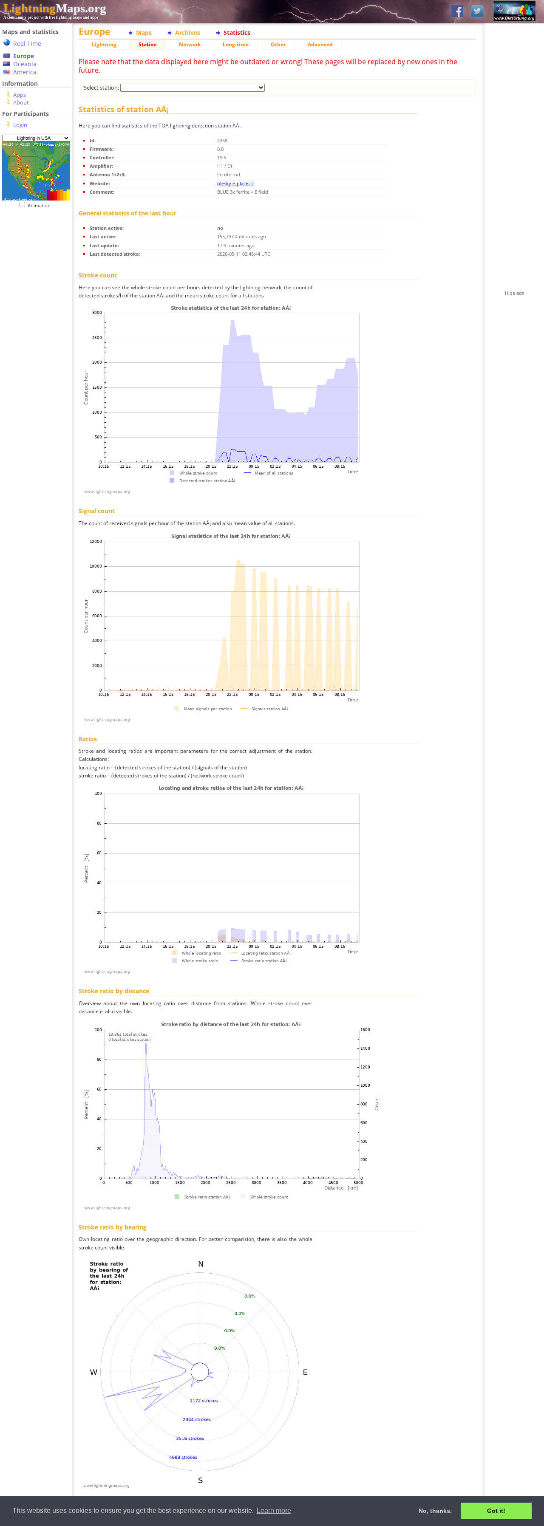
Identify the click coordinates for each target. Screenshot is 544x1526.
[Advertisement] (33, 260)
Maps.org (54, 8)
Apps (19, 95)
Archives (187, 32)
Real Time (27, 44)
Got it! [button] (496, 1510)
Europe (23, 56)
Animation (41, 205)
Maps (144, 32)
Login (20, 125)
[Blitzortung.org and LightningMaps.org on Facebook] (457, 11)
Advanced (320, 44)
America (25, 72)
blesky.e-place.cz (235, 183)
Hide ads (514, 293)
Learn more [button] (274, 1510)
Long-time (236, 44)
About (21, 102)
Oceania (25, 64)
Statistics (237, 32)
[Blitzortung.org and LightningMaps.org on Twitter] (477, 11)
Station (148, 44)
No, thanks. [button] (435, 1510)
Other (278, 44)
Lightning (104, 44)
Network (190, 44)
